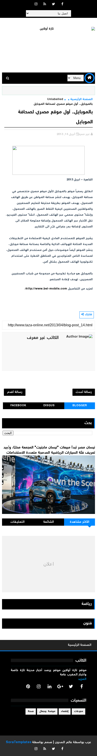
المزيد (82, 679)
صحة (31, 711)
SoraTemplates (18, 742)
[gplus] (60, 686)
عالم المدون (63, 742)
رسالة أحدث (84, 392)
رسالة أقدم (14, 392)
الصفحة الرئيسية (81, 99)
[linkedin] (49, 686)
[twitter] (53, 4)
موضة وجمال (47, 711)
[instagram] (35, 4)
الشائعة (48, 522)
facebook (18, 406)
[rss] (44, 4)
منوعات (78, 711)
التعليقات (17, 522)
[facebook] (62, 4)
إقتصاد (64, 711)
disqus (49, 406)
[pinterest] (28, 686)
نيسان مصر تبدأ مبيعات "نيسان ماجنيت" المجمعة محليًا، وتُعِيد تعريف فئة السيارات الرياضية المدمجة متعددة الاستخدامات (49, 450)
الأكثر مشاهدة (80, 522)
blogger (79, 406)
